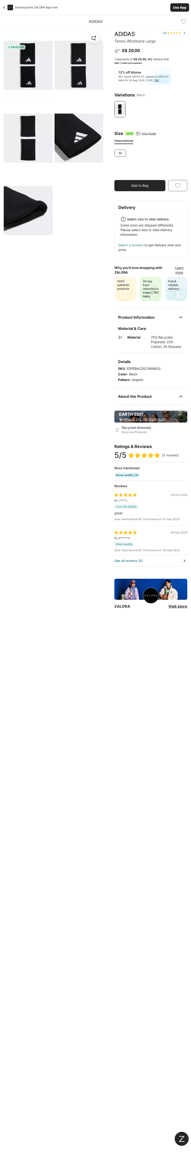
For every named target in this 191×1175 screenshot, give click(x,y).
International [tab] (123, 141)
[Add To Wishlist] (183, 21)
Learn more (179, 270)
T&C (156, 80)
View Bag (176, 173)
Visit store (177, 606)
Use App (179, 7)
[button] (95, 7)
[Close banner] (4, 7)
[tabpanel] (150, 153)
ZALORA (122, 606)
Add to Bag (140, 185)
